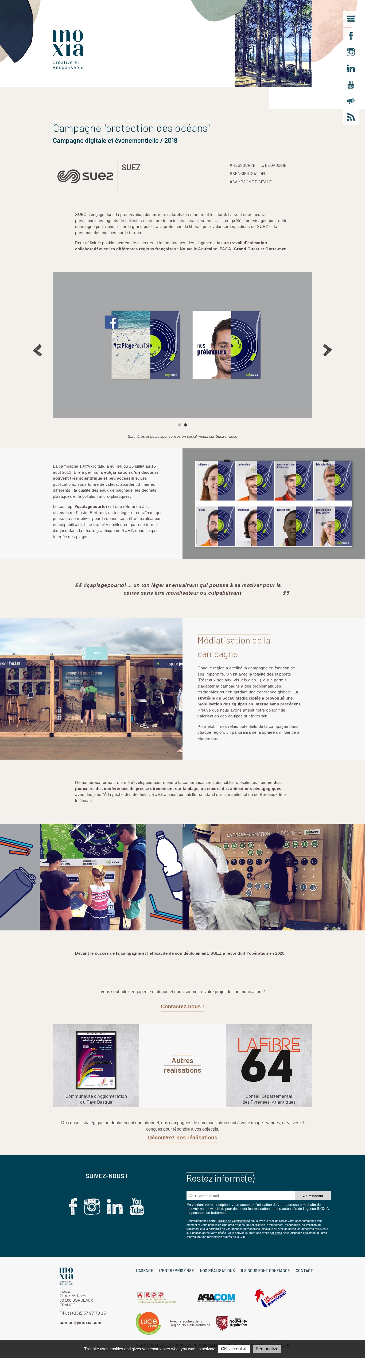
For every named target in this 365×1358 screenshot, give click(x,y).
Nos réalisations (217, 1270)
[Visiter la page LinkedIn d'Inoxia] (351, 68)
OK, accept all (234, 1349)
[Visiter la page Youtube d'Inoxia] (351, 85)
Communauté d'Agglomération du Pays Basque (96, 1099)
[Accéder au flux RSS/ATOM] (351, 117)
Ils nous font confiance (265, 1270)
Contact (304, 1270)
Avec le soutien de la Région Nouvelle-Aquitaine (190, 1323)
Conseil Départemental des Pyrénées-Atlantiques (269, 1099)
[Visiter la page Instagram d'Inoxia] (351, 52)
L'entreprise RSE (176, 1270)
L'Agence (144, 1270)
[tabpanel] (182, 345)
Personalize (267, 1349)
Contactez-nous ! (182, 1006)
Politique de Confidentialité (233, 1220)
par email (276, 1232)
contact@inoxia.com (80, 1322)
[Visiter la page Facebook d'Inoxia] (351, 36)
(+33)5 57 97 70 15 (88, 1313)
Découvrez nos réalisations (182, 1137)
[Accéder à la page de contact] (351, 101)
